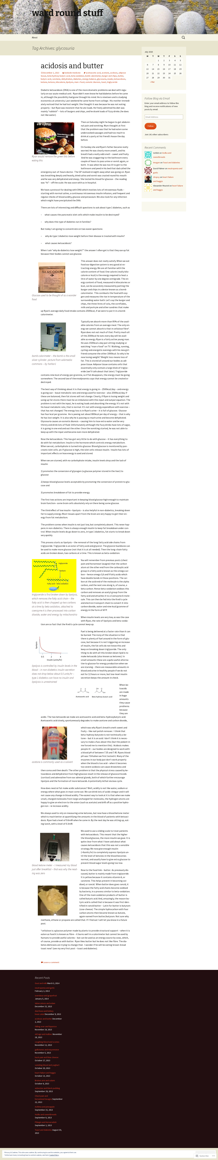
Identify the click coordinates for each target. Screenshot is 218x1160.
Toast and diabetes (171, 162)
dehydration (66, 79)
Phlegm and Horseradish (46, 1122)
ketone (44, 82)
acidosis (114, 72)
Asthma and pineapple (45, 1106)
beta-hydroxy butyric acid (58, 76)
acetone (105, 72)
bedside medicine (73, 72)
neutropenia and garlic (45, 988)
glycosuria (101, 79)
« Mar (152, 82)
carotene (56, 79)
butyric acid (46, 79)
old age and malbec (43, 1034)
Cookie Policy (54, 1155)
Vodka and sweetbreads (46, 1114)
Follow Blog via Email (157, 98)
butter (120, 76)
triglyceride (112, 82)
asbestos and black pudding (47, 1088)
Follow (150, 126)
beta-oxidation (77, 76)
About (35, 37)
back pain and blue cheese (46, 1057)
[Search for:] (183, 37)
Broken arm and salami (45, 1080)
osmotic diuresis (92, 82)
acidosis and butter (72, 66)
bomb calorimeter (93, 76)
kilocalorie (60, 82)
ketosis (51, 82)
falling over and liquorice (46, 1026)
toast (103, 82)
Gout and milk (41, 983)
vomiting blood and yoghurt (47, 1065)
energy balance (89, 79)
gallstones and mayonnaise (47, 1049)
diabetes (77, 79)
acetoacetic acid (93, 72)
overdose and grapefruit (46, 995)
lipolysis (69, 82)
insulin (110, 79)
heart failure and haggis (45, 1072)
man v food (79, 82)
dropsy (156, 177)
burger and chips (109, 76)
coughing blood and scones (47, 1042)
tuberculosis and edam (45, 1003)
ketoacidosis (119, 79)
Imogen (156, 162)
